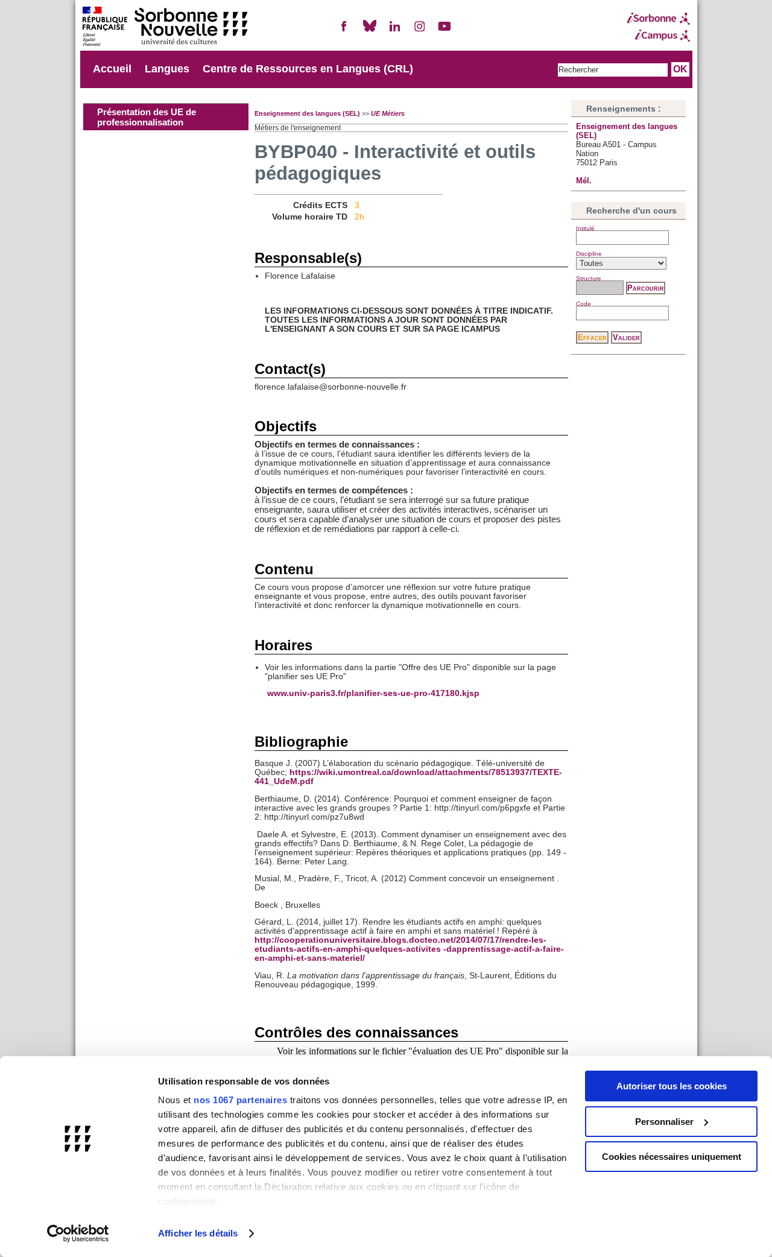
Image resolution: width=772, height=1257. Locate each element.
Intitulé (585, 228)
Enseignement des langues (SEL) (307, 113)
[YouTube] (444, 31)
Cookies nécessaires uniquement (671, 1156)
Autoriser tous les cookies (671, 1086)
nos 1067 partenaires (240, 1100)
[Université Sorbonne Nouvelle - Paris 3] (164, 27)
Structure (588, 278)
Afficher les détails (198, 1233)
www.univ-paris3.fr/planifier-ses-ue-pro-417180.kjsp (373, 693)
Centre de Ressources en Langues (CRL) (308, 69)
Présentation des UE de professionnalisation (146, 117)
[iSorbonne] (658, 19)
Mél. (584, 180)
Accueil (112, 69)
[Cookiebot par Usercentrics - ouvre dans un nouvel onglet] (78, 1233)
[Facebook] (344, 31)
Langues (167, 69)
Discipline (589, 253)
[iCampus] (658, 36)
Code (583, 303)
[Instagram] (420, 31)
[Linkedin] (394, 31)
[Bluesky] (369, 31)
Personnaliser (664, 1121)
